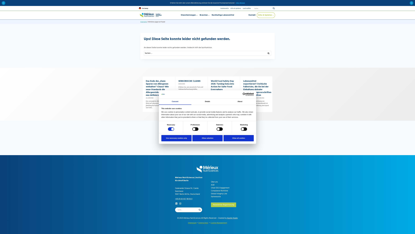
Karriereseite (224, 8)
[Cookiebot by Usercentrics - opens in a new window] (244, 94)
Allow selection (207, 138)
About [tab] (240, 101)
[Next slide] (411, 3)
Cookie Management (219, 222)
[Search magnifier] (273, 8)
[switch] (195, 129)
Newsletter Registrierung (223, 204)
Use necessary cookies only (176, 138)
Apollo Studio (232, 218)
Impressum (192, 222)
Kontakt (252, 15)
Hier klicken (240, 3)
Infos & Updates (236, 8)
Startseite (143, 22)
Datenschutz (203, 222)
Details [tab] (207, 101)
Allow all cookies (238, 138)
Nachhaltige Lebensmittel (223, 15)
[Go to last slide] (3, 3)
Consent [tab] (175, 101)
